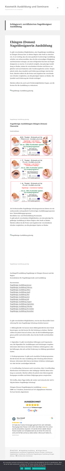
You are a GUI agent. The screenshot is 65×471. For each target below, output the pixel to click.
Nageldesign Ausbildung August (21, 302)
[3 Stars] (44, 387)
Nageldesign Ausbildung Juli (19, 299)
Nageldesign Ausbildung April (20, 292)
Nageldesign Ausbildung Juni (20, 297)
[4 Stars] (45, 387)
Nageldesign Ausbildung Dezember (22, 311)
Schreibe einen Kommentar (25, 456)
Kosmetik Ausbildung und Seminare (27, 6)
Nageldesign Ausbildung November (22, 309)
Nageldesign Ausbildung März (20, 290)
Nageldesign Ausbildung (27, 450)
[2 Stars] (43, 387)
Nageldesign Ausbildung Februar (21, 287)
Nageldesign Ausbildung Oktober (21, 306)
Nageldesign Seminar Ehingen (36, 452)
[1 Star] (42, 387)
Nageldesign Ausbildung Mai (19, 294)
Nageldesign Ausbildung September (22, 304)
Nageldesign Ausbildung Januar (20, 285)
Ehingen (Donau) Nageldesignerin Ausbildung (31, 44)
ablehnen (27, 468)
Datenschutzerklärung (39, 468)
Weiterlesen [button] (15, 435)
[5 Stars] (46, 387)
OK (22, 468)
